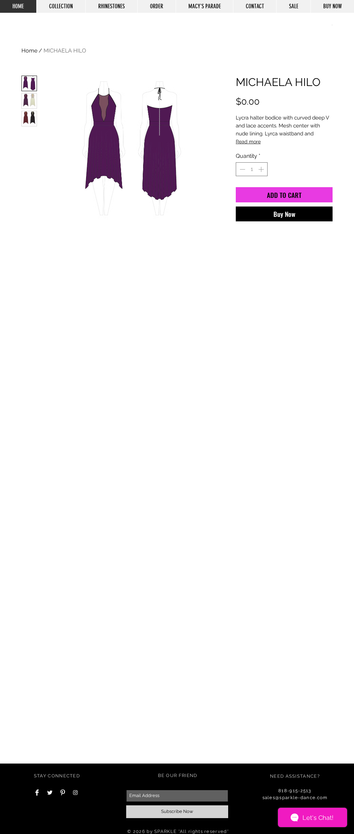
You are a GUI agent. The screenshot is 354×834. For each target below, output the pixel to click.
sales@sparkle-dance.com (295, 797)
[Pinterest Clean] (62, 792)
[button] (332, 24)
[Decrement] (241, 169)
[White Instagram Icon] (75, 792)
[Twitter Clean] (50, 792)
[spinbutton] (251, 169)
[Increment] (262, 169)
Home (29, 50)
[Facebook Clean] (37, 792)
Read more (248, 141)
